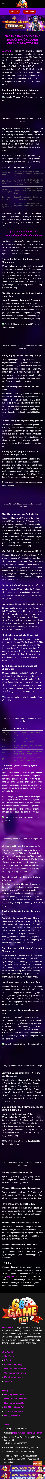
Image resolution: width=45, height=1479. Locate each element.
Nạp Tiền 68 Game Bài (14, 1403)
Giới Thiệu (9, 1356)
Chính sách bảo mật (13, 1365)
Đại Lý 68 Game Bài (13, 1416)
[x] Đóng (37, 1464)
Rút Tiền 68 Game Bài (14, 1407)
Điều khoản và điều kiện (15, 1369)
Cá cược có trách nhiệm (15, 1373)
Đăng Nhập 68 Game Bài (15, 1399)
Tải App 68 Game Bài (13, 1411)
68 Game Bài (7, 1328)
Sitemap (8, 1381)
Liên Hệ (7, 1360)
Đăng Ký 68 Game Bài (14, 1394)
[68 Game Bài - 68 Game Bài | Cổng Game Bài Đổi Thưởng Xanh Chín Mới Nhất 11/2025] (23, 4)
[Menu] (3, 4)
